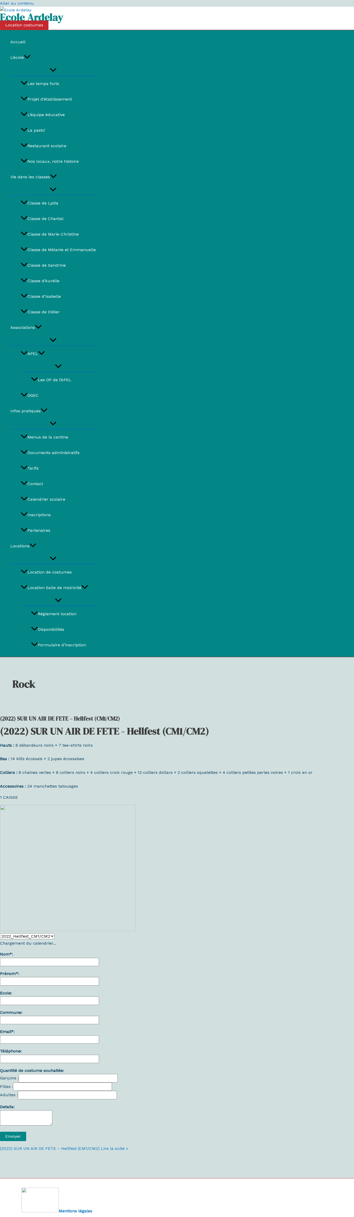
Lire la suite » (64, 1148)
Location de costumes (49, 572)
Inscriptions (39, 514)
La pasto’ (36, 130)
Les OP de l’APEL (54, 379)
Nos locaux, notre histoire (53, 161)
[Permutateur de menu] (53, 70)
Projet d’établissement (49, 99)
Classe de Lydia (42, 203)
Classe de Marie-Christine (53, 234)
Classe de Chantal (45, 218)
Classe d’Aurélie (43, 280)
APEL (32, 353)
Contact (35, 483)
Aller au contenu (17, 3)
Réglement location (57, 613)
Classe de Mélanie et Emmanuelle (61, 249)
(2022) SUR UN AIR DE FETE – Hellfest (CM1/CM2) (60, 718)
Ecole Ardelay (31, 17)
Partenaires (38, 530)
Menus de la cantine (47, 437)
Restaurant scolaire (46, 145)
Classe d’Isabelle (44, 296)
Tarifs (33, 468)
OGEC (33, 395)
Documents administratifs (53, 452)
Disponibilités (51, 629)
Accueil (17, 41)
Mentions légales (75, 1210)
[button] (24, 25)
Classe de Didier (43, 311)
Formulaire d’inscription (62, 644)
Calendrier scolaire (46, 499)
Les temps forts (43, 83)
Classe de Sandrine (46, 265)
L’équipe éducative (46, 114)
